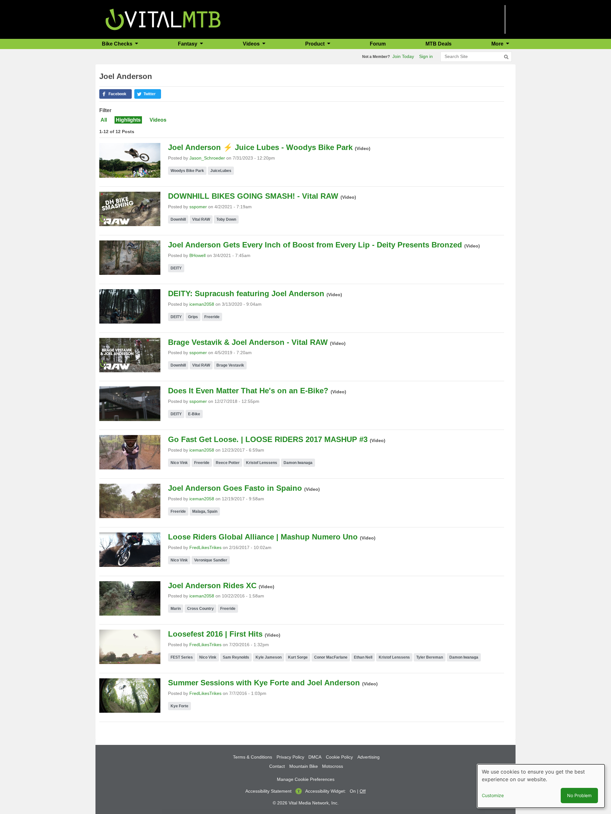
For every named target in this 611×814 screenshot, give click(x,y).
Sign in (426, 56)
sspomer (198, 206)
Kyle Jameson (269, 657)
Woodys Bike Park (187, 170)
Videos (158, 120)
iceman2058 (201, 304)
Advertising (368, 757)
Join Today (403, 56)
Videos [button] (252, 43)
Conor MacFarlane (331, 657)
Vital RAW (201, 219)
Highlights (128, 120)
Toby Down (226, 219)
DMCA (314, 757)
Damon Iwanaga (298, 463)
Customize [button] (493, 795)
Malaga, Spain (204, 511)
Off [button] (363, 791)
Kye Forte (179, 706)
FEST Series (182, 657)
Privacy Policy (290, 757)
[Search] (506, 57)
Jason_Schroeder (207, 158)
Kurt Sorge (298, 657)
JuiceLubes (220, 170)
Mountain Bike (303, 766)
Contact (277, 766)
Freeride (212, 317)
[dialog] (541, 786)
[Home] (163, 19)
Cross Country (200, 608)
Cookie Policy (339, 757)
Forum (378, 43)
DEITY (176, 268)
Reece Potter (228, 463)
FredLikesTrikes (205, 547)
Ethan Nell (363, 657)
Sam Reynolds (236, 657)
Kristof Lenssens (261, 463)
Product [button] (315, 43)
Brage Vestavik (230, 365)
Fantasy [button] (188, 43)
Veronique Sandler (210, 560)
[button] (115, 94)
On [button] (353, 791)
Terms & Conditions (252, 757)
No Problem (579, 795)
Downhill (178, 219)
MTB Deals (438, 43)
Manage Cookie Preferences (305, 779)
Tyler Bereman (429, 657)
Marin (176, 608)
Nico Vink (179, 463)
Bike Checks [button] (118, 43)
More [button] (498, 43)
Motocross (332, 766)
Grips (193, 317)
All (104, 120)
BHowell (197, 255)
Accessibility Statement (268, 791)
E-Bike (194, 414)
